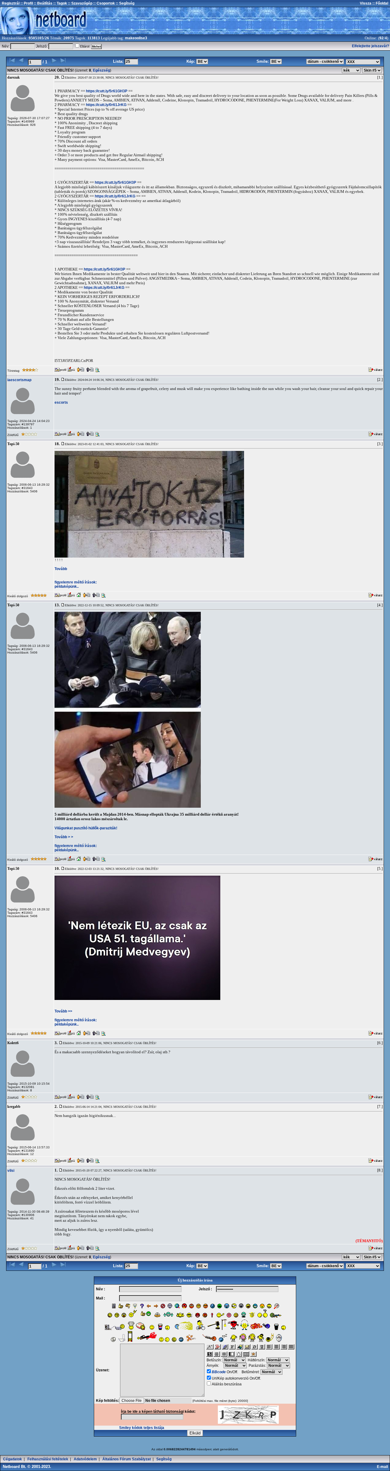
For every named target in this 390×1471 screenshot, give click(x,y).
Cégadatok (12, 1459)
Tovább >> (63, 1011)
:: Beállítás (42, 3)
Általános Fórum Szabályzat (126, 1459)
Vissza (365, 3)
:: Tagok (59, 3)
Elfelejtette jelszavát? (370, 46)
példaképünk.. (67, 586)
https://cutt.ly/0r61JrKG (106, 105)
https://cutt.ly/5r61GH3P (106, 91)
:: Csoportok (103, 3)
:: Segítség (124, 3)
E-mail (383, 1467)
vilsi (10, 1170)
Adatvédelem (85, 1459)
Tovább (61, 569)
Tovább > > (64, 837)
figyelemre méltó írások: (76, 582)
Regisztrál (11, 3)
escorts (61, 402)
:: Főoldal (379, 3)
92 (381, 38)
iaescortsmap (19, 380)
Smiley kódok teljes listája (141, 1428)
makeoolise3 (136, 38)
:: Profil (26, 3)
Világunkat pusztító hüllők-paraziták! (86, 828)
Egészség (101, 70)
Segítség (164, 1459)
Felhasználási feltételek (47, 1459)
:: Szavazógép (80, 3)
